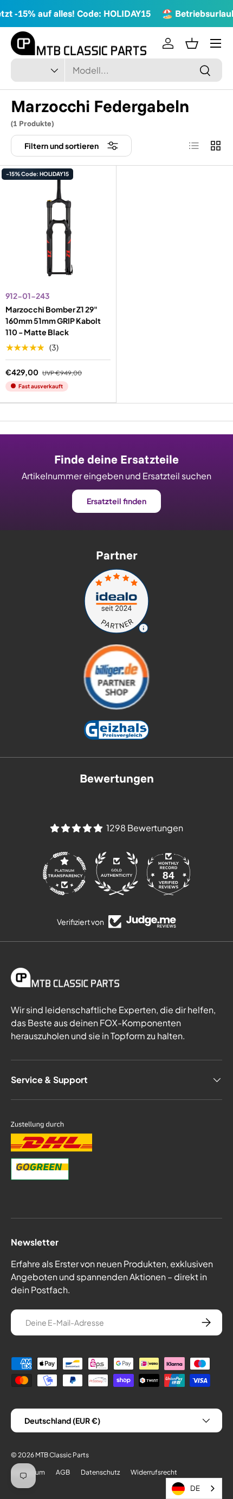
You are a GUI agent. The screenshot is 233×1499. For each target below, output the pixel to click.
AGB (63, 1472)
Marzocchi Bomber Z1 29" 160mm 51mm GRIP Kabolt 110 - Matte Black (53, 320)
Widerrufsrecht (154, 1472)
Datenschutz (100, 1472)
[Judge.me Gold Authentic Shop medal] (116, 873)
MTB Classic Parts (62, 1455)
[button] (192, 43)
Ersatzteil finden (116, 501)
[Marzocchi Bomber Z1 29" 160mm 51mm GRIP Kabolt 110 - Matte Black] (58, 229)
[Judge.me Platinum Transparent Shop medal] (64, 873)
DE (195, 1488)
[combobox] (116, 70)
